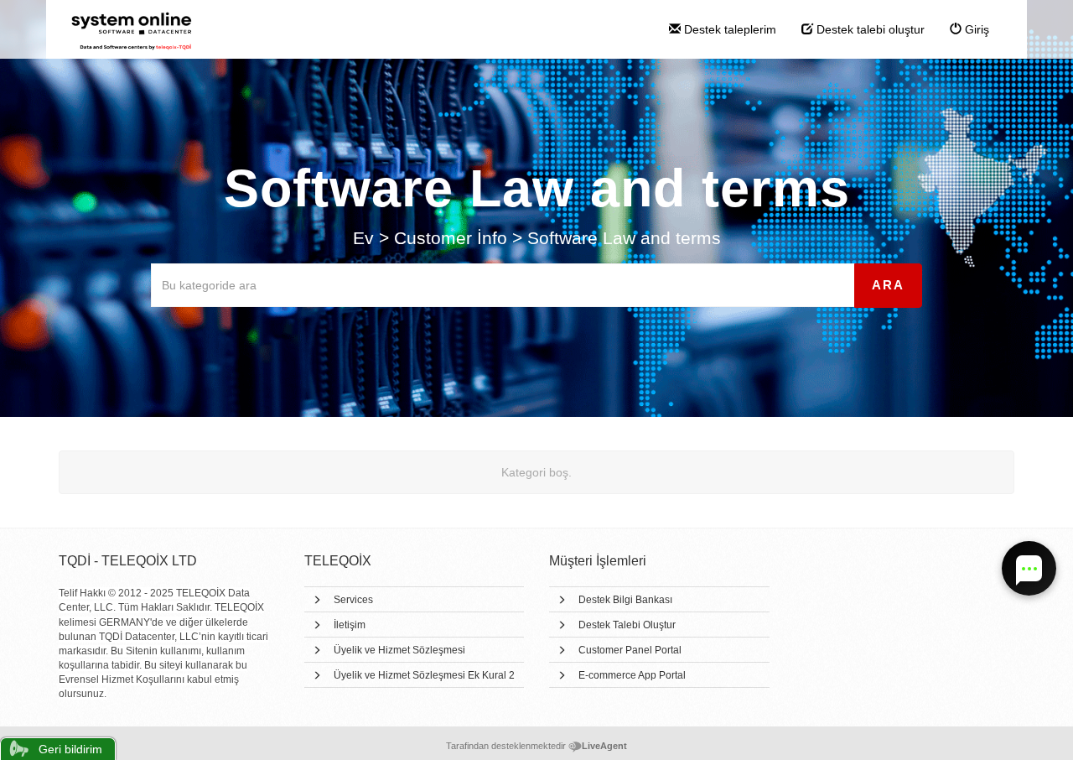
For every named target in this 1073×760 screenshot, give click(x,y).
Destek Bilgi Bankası (625, 600)
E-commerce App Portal (632, 675)
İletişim (349, 625)
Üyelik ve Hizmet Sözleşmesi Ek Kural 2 (424, 675)
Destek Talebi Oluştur (627, 625)
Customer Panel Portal (630, 650)
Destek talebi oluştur (869, 29)
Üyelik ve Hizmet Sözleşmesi (399, 650)
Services (353, 600)
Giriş (975, 29)
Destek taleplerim (728, 29)
